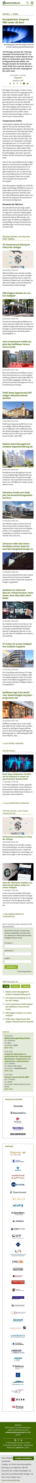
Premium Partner (13, 1099)
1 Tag (6, 986)
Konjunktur (18, 78)
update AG (20, 1447)
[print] (26, 84)
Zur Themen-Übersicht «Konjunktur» (13, 915)
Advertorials (8, 751)
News (15, 14)
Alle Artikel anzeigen (13, 743)
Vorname (8, 942)
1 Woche (15, 986)
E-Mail (7, 958)
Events (5, 1032)
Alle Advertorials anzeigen (16, 803)
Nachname (9, 950)
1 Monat (25, 986)
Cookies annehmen (23, 1458)
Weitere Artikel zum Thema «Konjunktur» (15, 812)
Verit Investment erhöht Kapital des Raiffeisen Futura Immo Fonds (19, 1006)
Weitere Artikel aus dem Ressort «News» (16, 237)
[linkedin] (9, 84)
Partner (9, 1146)
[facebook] (16, 84)
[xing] (12, 84)
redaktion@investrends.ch (15, 1432)
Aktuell (6, 14)
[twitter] (20, 84)
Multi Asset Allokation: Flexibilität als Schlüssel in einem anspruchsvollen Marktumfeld (17, 776)
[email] (23, 84)
